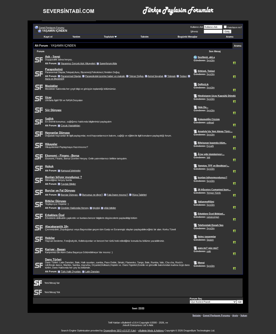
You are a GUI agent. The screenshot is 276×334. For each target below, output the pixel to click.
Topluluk (109, 36)
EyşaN (210, 146)
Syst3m (211, 60)
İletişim (197, 315)
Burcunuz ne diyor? (92, 194)
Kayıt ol (48, 36)
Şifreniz (194, 31)
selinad (210, 122)
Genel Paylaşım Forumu (51, 27)
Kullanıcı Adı (196, 27)
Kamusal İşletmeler (71, 170)
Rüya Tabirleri (139, 194)
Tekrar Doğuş (136, 76)
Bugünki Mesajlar (187, 36)
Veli (208, 157)
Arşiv (235, 315)
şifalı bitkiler (110, 208)
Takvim (145, 36)
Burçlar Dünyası (69, 194)
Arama (229, 36)
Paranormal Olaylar (71, 76)
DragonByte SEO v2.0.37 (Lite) (120, 330)
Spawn (210, 239)
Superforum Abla (108, 63)
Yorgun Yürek (214, 192)
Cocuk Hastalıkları (70, 125)
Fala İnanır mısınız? (117, 194)
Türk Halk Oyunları (71, 271)
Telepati (171, 76)
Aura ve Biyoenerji (54, 78)
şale (209, 251)
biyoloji (96, 208)
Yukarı (243, 315)
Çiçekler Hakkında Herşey (74, 208)
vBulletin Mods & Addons (151, 330)
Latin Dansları (92, 271)
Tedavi (183, 76)
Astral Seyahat (155, 76)
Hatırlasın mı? (234, 27)
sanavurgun (213, 217)
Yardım (76, 36)
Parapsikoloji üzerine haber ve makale (105, 76)
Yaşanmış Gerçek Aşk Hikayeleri (78, 63)
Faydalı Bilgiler (68, 184)
